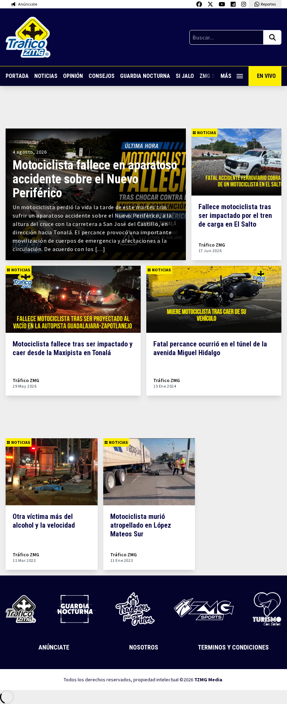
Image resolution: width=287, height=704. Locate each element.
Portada (17, 76)
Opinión (73, 76)
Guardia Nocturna (145, 76)
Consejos (101, 76)
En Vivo (266, 76)
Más (225, 76)
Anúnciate (53, 647)
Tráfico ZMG (211, 245)
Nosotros (143, 647)
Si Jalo (185, 76)
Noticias (45, 76)
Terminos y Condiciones (233, 647)
